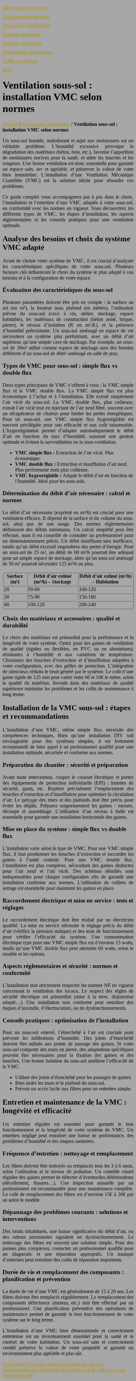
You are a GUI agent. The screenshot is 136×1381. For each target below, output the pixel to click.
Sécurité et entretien (22, 43)
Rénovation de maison (25, 7)
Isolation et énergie (21, 34)
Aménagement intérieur (26, 16)
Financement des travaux (27, 52)
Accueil (10, 124)
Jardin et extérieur (20, 61)
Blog (7, 69)
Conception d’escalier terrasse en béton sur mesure (53, 1364)
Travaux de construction (27, 25)
